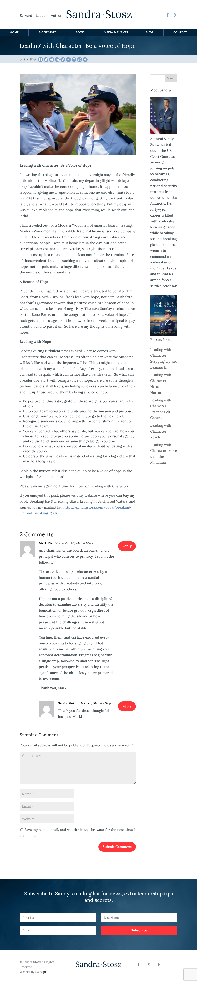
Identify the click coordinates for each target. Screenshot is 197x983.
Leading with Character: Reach (160, 431)
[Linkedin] (57, 59)
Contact (180, 32)
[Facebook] (40, 59)
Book (80, 32)
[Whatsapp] (79, 59)
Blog (149, 32)
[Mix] (74, 59)
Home (14, 32)
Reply (127, 546)
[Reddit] (51, 59)
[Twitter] (46, 59)
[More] (85, 59)
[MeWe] (68, 59)
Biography (47, 32)
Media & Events (116, 32)
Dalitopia (41, 972)
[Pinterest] (62, 59)
